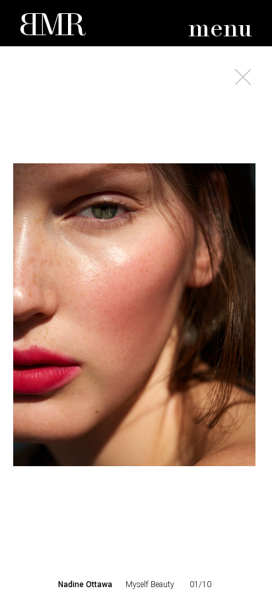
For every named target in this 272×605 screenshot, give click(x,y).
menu (220, 29)
